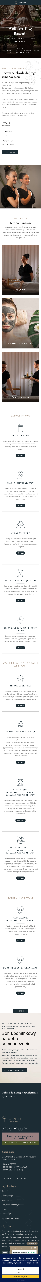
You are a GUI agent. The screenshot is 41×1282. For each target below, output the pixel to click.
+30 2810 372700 (8, 144)
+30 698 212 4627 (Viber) (12, 1170)
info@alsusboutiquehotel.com (14, 1178)
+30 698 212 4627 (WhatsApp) (14, 1167)
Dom (19, 48)
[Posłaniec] (32, 1248)
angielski (22, 2)
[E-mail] (35, 1248)
